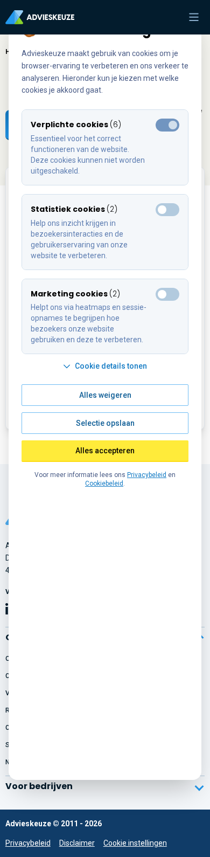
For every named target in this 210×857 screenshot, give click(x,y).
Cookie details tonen (111, 366)
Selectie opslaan (105, 423)
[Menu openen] (194, 17)
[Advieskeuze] (39, 17)
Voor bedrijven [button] (39, 786)
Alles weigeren (105, 395)
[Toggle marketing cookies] (167, 209)
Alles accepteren (105, 450)
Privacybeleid (28, 843)
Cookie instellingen (135, 843)
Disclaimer (77, 843)
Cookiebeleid (104, 483)
